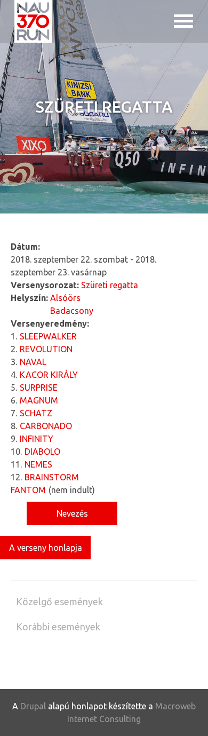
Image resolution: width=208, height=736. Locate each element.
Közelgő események (59, 601)
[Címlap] (33, 21)
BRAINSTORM (52, 477)
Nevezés (72, 513)
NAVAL (33, 362)
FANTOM (28, 490)
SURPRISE (39, 387)
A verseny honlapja (45, 547)
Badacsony (71, 310)
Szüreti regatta (109, 285)
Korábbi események (58, 626)
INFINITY (36, 439)
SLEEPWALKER (48, 336)
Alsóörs (65, 298)
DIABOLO (42, 451)
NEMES (38, 464)
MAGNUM (39, 400)
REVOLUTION (46, 349)
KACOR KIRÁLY (49, 374)
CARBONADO (46, 426)
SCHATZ (36, 413)
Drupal (33, 706)
